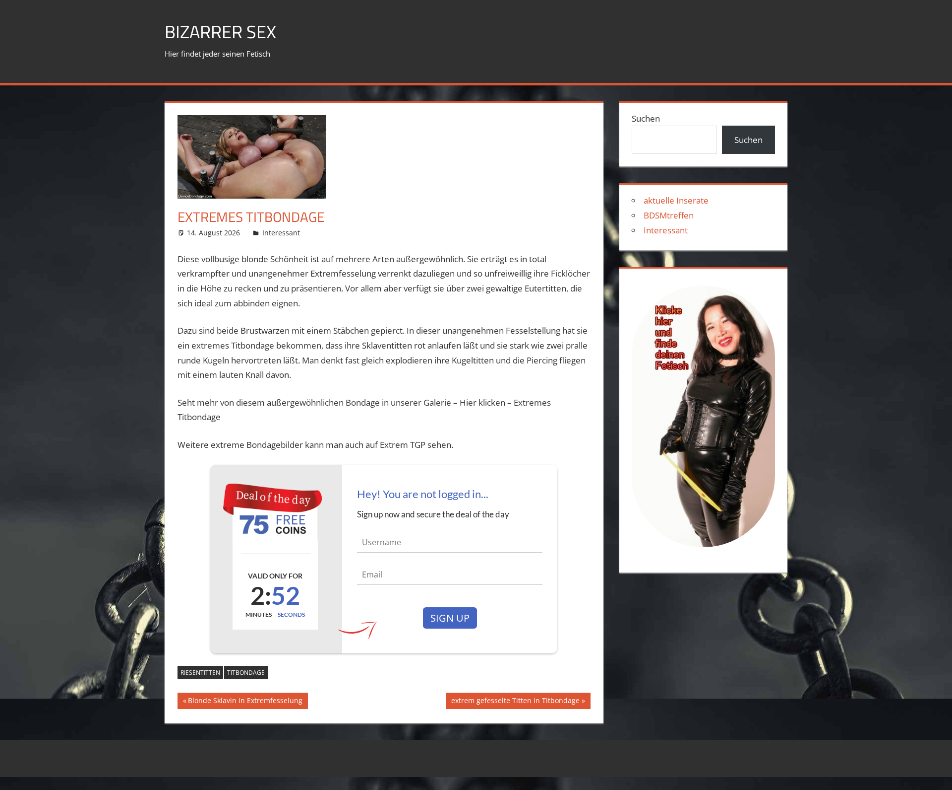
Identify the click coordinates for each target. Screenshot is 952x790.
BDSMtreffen (669, 215)
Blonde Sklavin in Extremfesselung (244, 702)
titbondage (246, 672)
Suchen (646, 118)
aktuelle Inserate (676, 200)
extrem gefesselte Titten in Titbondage (515, 702)
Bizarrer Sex (220, 31)
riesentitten (200, 672)
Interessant (281, 232)
